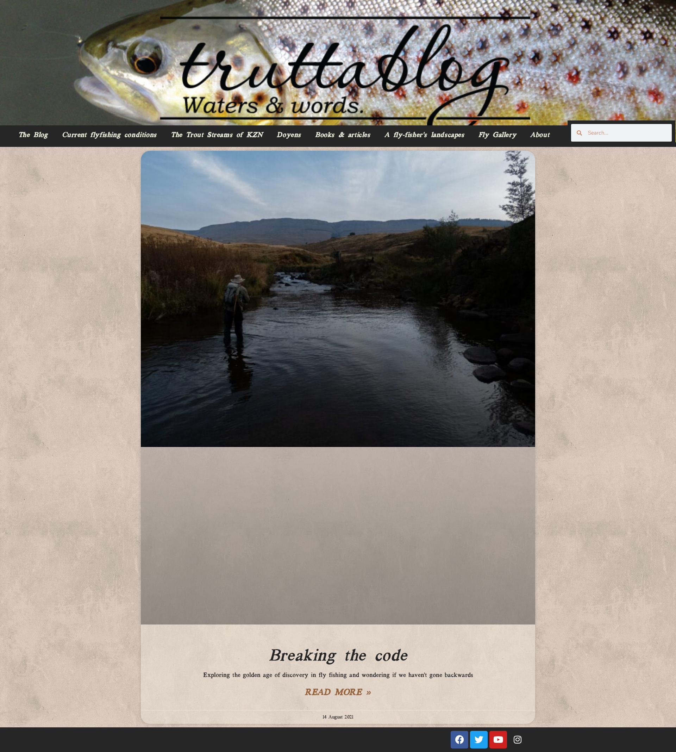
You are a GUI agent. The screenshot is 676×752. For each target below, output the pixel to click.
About (539, 135)
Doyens (289, 135)
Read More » (338, 693)
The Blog (33, 135)
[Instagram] (517, 739)
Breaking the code (338, 656)
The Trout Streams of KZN (217, 135)
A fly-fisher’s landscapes (424, 135)
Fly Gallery (497, 135)
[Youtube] (498, 739)
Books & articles (342, 135)
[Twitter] (479, 739)
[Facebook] (459, 739)
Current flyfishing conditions (109, 135)
